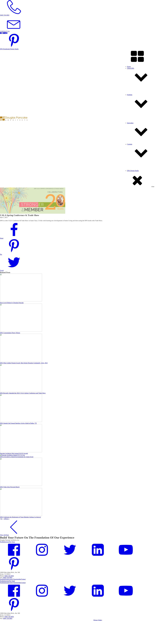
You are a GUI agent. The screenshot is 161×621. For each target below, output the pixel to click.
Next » (7, 519)
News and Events (136, 170)
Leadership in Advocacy (138, 150)
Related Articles (135, 176)
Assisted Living (135, 120)
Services (133, 97)
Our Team (134, 95)
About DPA (130, 68)
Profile (133, 94)
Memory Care (135, 127)
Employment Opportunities (139, 102)
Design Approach (136, 148)
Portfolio (2, 579)
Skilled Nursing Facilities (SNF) (140, 129)
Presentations (135, 175)
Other (132, 130)
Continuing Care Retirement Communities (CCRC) (146, 123)
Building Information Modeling (140, 152)
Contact (23, 579)
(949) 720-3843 (7, 577)
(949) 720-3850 (9, 576)
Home (129, 66)
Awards (133, 173)
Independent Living (136, 125)
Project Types (135, 99)
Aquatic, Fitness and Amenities (140, 122)
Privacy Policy (98, 620)
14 (4, 519)
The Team (12, 542)
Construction (134, 171)
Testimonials (134, 100)
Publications (134, 178)
